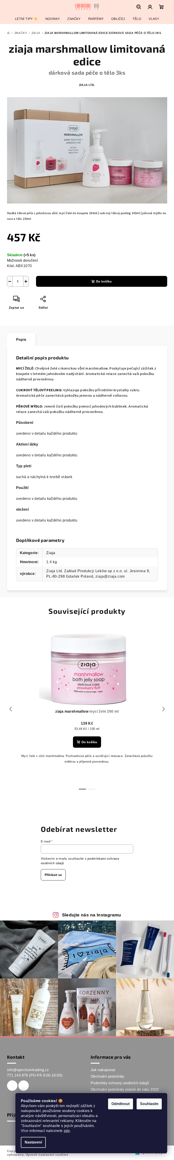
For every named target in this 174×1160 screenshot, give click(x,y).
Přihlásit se (53, 875)
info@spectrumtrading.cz (28, 1070)
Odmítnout (120, 1104)
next (163, 709)
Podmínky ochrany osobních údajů (120, 1083)
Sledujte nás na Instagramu (91, 915)
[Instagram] (23, 1085)
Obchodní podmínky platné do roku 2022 (125, 1089)
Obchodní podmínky (107, 1076)
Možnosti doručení (22, 260)
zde (67, 1131)
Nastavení (33, 1142)
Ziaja (50, 553)
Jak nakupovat (103, 1070)
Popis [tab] (21, 340)
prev (10, 709)
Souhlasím (149, 1104)
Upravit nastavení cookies (47, 1154)
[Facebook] (12, 1085)
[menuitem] (26, 19)
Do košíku (104, 281)
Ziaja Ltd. (87, 85)
